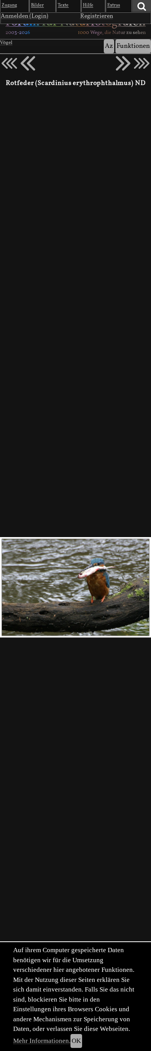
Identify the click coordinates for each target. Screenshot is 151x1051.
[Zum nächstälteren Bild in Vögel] (123, 63)
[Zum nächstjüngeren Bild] (9, 63)
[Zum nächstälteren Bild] (141, 63)
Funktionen (133, 46)
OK (76, 1040)
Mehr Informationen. (41, 1040)
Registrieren (96, 16)
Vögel (6, 42)
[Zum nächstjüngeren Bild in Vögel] (28, 63)
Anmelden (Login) (24, 16)
